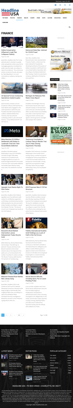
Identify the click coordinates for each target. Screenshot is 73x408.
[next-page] (23, 315)
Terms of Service (31, 332)
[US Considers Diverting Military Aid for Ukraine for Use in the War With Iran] (4, 364)
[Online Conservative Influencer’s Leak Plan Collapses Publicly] (12, 42)
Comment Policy (31, 330)
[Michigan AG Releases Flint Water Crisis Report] (36, 88)
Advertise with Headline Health (59, 332)
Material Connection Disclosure (35, 334)
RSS (27, 336)
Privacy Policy (5, 336)
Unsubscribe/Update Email (9, 334)
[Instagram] (70, 5)
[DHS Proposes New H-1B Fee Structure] (36, 179)
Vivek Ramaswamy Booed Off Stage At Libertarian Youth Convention (15, 356)
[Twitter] (65, 5)
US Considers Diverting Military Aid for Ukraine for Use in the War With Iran (15, 365)
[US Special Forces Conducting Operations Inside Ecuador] (12, 88)
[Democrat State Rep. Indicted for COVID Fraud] (36, 42)
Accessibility (54, 330)
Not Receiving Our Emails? (9, 332)
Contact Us (53, 334)
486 (19, 315)
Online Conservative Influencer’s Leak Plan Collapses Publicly (9, 52)
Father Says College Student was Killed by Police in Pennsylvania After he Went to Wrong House (64, 87)
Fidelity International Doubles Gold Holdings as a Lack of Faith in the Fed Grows (36, 233)
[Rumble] (60, 5)
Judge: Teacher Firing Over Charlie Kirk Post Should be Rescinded (64, 107)
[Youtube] (55, 5)
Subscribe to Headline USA (9, 330)
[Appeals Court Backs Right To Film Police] (12, 179)
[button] (69, 27)
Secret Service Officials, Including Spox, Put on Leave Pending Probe (36, 279)
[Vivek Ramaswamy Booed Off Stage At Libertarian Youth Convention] (4, 356)
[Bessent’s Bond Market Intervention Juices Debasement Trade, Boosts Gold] (12, 223)
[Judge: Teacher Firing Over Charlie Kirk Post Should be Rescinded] (53, 107)
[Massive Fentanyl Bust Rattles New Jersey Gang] (12, 268)
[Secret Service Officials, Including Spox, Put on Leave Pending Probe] (36, 268)
